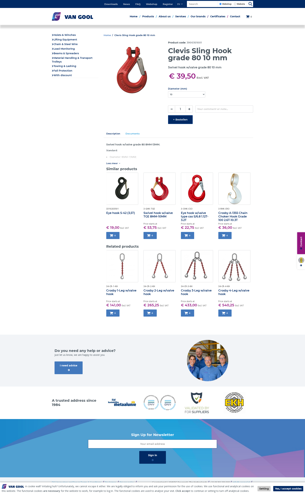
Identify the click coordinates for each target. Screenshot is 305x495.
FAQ (137, 4)
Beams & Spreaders (66, 53)
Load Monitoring (64, 48)
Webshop (151, 4)
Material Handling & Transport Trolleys (72, 59)
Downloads (111, 4)
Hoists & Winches (64, 35)
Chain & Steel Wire (65, 44)
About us (165, 16)
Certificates (217, 16)
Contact (235, 16)
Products (148, 16)
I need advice (68, 365)
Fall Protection (62, 70)
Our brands (198, 16)
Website (241, 3)
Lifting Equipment (65, 39)
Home (133, 16)
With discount (62, 75)
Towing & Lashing (64, 66)
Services (180, 16)
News (126, 4)
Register (168, 4)
